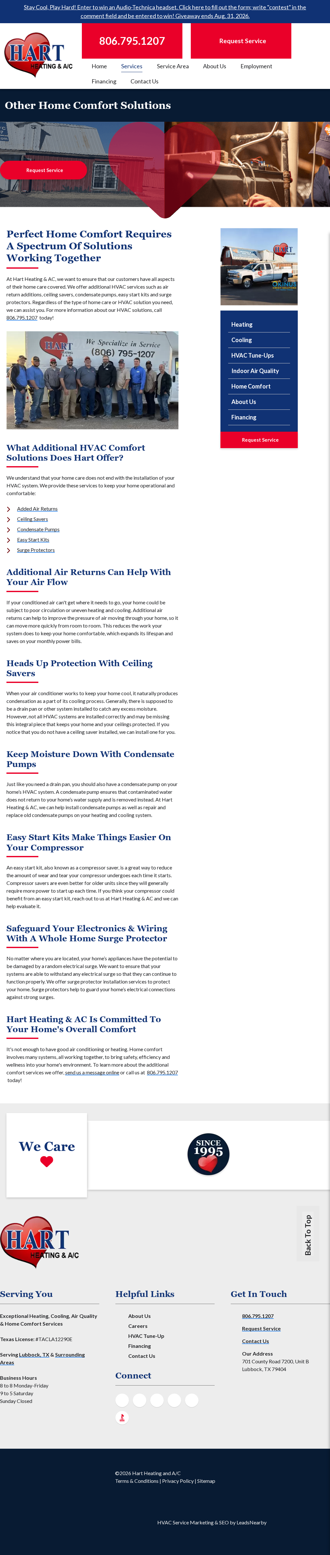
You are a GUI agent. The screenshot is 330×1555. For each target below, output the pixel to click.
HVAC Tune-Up (146, 1336)
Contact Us (145, 81)
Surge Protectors (36, 550)
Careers (138, 1326)
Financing (104, 81)
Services (131, 66)
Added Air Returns (37, 508)
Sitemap (206, 1481)
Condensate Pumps (38, 529)
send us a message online (92, 1072)
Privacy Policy (178, 1481)
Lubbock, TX (34, 1354)
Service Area (173, 66)
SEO (224, 1522)
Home (99, 66)
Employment (256, 66)
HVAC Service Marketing (185, 1522)
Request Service (44, 170)
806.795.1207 (21, 317)
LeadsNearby (252, 1522)
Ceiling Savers (32, 519)
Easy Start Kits (33, 539)
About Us (214, 66)
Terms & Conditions (137, 1481)
